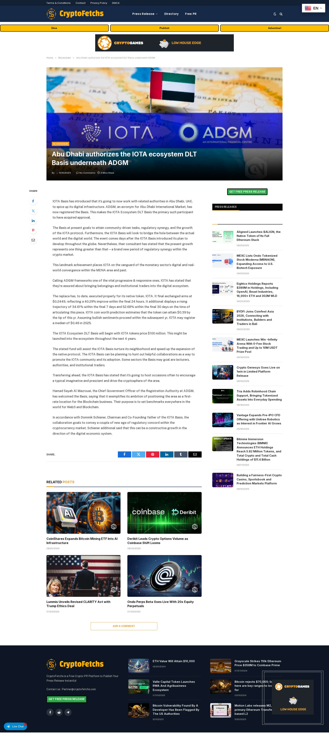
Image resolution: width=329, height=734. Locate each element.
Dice (54, 28)
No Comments (87, 172)
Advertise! (274, 28)
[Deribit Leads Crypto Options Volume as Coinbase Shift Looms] (164, 513)
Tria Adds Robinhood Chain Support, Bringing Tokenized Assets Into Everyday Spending (259, 395)
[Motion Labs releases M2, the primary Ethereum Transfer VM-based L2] (220, 710)
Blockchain (60, 144)
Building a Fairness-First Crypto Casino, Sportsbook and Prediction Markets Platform (259, 479)
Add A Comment (124, 626)
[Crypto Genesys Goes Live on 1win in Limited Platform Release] (222, 372)
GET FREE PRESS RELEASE (247, 191)
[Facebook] (33, 201)
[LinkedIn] (33, 220)
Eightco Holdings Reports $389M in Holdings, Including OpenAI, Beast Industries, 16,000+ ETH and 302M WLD (257, 290)
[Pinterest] (33, 230)
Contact (80, 3)
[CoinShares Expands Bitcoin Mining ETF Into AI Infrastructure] (83, 513)
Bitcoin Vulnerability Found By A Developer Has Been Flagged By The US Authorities (176, 710)
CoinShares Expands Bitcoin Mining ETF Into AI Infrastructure (81, 541)
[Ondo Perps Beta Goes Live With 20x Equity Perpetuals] (164, 576)
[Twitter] (33, 211)
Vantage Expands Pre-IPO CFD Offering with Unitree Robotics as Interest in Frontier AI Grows (259, 419)
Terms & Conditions (58, 3)
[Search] (281, 14)
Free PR (190, 14)
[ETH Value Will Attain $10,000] (138, 666)
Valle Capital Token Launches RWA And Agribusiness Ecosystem (174, 686)
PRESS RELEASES (226, 206)
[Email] (33, 240)
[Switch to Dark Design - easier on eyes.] (275, 13)
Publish (164, 28)
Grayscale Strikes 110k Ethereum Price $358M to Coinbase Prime (258, 663)
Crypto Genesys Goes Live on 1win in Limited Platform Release (258, 371)
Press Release (143, 14)
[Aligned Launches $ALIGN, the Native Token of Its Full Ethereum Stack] (222, 236)
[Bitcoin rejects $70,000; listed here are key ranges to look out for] (220, 686)
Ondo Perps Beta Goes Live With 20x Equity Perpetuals (160, 604)
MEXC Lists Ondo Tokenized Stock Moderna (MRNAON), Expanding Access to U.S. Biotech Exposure (257, 262)
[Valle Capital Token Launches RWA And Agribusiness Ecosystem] (138, 686)
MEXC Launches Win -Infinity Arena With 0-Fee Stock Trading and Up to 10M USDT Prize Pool (257, 345)
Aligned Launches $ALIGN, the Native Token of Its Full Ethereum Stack (259, 236)
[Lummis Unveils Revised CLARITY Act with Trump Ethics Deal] (83, 576)
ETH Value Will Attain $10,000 (174, 661)
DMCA (116, 3)
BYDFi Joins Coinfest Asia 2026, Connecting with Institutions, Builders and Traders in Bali (255, 317)
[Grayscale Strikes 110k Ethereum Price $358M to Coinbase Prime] (220, 666)
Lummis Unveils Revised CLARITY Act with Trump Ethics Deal (78, 604)
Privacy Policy (98, 3)
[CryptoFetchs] (75, 14)
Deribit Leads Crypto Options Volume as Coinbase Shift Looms (157, 541)
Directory (171, 14)
